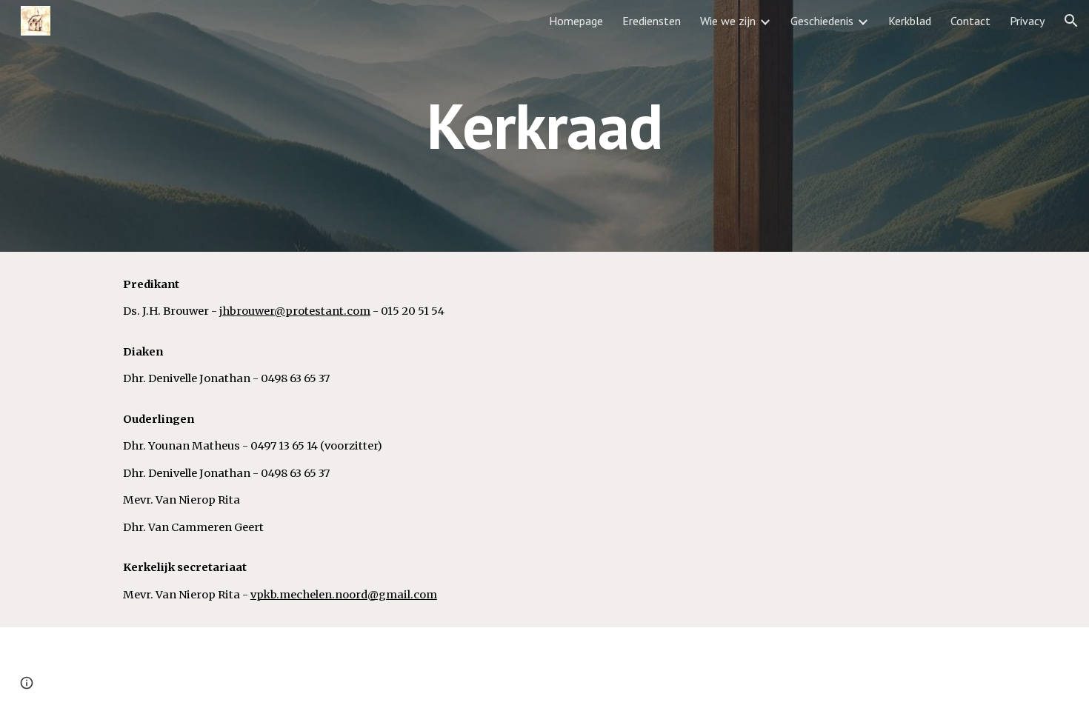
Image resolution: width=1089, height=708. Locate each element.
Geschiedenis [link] (821, 20)
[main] (544, 125)
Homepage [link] (576, 20)
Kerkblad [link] (909, 20)
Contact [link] (970, 20)
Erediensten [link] (651, 20)
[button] (1071, 21)
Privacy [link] (1027, 20)
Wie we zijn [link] (728, 20)
